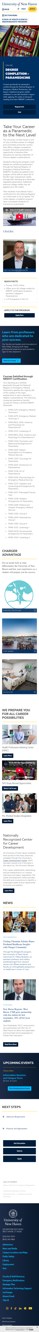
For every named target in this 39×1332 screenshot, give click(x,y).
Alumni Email (8, 1296)
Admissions (8, 1245)
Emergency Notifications (13, 1280)
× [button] (37, 1327)
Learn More (8, 756)
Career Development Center (15, 861)
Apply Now (19, 315)
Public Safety (8, 1256)
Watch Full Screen (10, 788)
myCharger (7, 1292)
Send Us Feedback (7, 1318)
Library (6, 1260)
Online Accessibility (7, 1325)
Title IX (6, 1300)
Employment (8, 1264)
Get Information (19, 1143)
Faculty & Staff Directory (14, 1276)
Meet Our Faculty (10, 361)
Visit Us (19, 1151)
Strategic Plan (9, 1284)
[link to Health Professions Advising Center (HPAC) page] (19, 734)
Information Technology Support (17, 1288)
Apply (32, 9)
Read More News (11, 1044)
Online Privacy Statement (8, 1321)
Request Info (19, 107)
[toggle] (18, 9)
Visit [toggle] (23, 9)
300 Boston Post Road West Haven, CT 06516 (13, 1230)
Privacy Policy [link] (19, 1329)
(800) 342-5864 (9, 1239)
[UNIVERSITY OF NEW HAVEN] (19, 1217)
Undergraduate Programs (14, 22)
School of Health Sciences (14, 20)
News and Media (10, 1249)
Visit (19, 112)
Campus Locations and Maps (15, 1253)
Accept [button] (31, 1329)
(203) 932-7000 (9, 1237)
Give (4, 1268)
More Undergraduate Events (19, 1088)
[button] (5, 9)
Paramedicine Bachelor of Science (14, 1191)
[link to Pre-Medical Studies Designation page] (19, 803)
